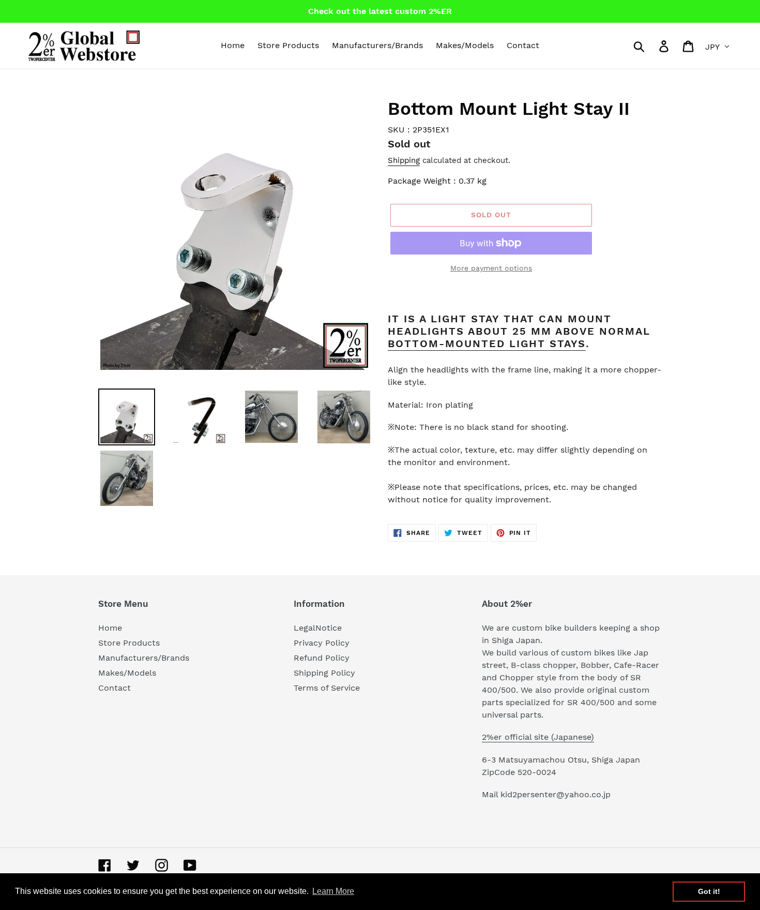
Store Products (129, 643)
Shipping (404, 160)
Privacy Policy (321, 643)
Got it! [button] (709, 891)
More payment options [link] (491, 268)
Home (110, 628)
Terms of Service (327, 688)
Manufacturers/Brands (143, 658)
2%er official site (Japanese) (538, 737)
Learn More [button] (333, 891)
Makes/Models (127, 673)
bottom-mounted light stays (487, 343)
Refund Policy (321, 658)
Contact (114, 688)
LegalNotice (318, 628)
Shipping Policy (324, 673)
